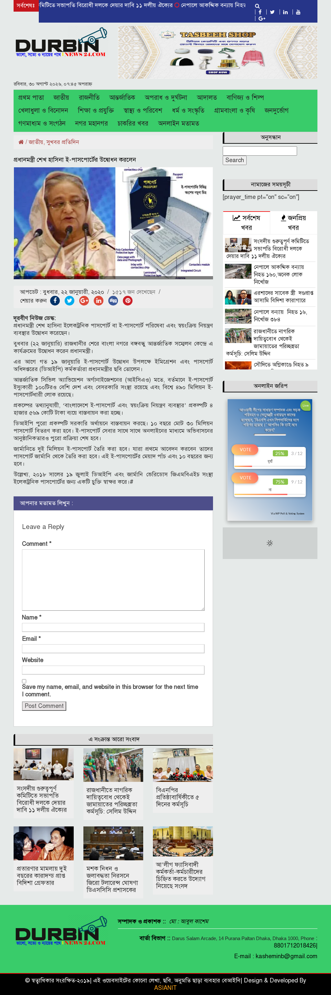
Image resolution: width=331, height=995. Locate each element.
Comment (37, 543)
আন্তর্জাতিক (122, 98)
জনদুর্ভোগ (277, 111)
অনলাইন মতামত (178, 123)
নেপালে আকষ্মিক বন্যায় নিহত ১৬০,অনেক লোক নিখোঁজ (223, 5)
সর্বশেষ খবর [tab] (250, 223)
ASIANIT (165, 987)
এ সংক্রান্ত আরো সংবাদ (114, 739)
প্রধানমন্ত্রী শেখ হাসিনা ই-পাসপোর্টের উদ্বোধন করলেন (75, 159)
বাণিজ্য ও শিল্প (245, 98)
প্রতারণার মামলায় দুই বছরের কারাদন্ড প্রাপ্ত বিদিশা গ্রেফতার (42, 875)
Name (32, 617)
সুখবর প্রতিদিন (63, 142)
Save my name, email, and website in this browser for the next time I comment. (110, 690)
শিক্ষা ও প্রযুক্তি (96, 111)
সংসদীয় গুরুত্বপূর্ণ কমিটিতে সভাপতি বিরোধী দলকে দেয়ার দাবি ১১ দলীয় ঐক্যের (42, 799)
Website (32, 660)
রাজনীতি (89, 98)
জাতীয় (61, 98)
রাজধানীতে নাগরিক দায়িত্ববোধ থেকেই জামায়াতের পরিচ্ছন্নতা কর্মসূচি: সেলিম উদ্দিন (112, 800)
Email (31, 638)
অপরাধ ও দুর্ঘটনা (166, 98)
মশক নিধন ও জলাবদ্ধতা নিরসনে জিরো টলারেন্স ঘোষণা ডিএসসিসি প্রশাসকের (112, 879)
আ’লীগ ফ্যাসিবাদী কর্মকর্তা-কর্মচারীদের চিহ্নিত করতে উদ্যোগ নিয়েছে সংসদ (181, 875)
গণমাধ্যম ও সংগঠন (42, 123)
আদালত (207, 98)
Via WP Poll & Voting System (287, 513)
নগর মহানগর (91, 123)
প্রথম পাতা (31, 98)
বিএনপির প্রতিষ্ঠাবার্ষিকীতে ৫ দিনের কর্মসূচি (177, 797)
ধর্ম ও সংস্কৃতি (188, 111)
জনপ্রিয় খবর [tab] (296, 223)
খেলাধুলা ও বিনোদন (43, 111)
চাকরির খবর (133, 123)
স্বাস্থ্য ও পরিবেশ (142, 111)
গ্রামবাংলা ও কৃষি (234, 111)
